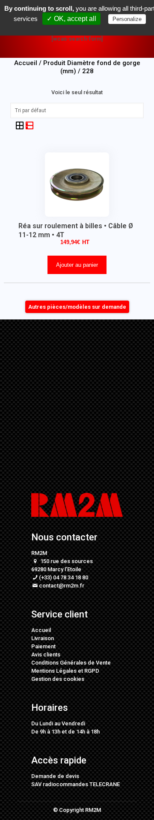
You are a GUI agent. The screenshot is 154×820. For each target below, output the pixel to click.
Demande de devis (55, 776)
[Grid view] (20, 125)
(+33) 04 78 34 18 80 (63, 577)
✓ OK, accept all (71, 18)
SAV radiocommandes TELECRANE (75, 784)
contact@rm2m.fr (61, 585)
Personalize (127, 19)
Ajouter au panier (77, 265)
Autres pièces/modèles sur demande (77, 307)
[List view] (29, 125)
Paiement (43, 646)
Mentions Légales (54, 671)
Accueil (41, 630)
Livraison (42, 638)
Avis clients (45, 654)
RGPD (91, 671)
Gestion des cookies (57, 679)
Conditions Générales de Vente (71, 662)
